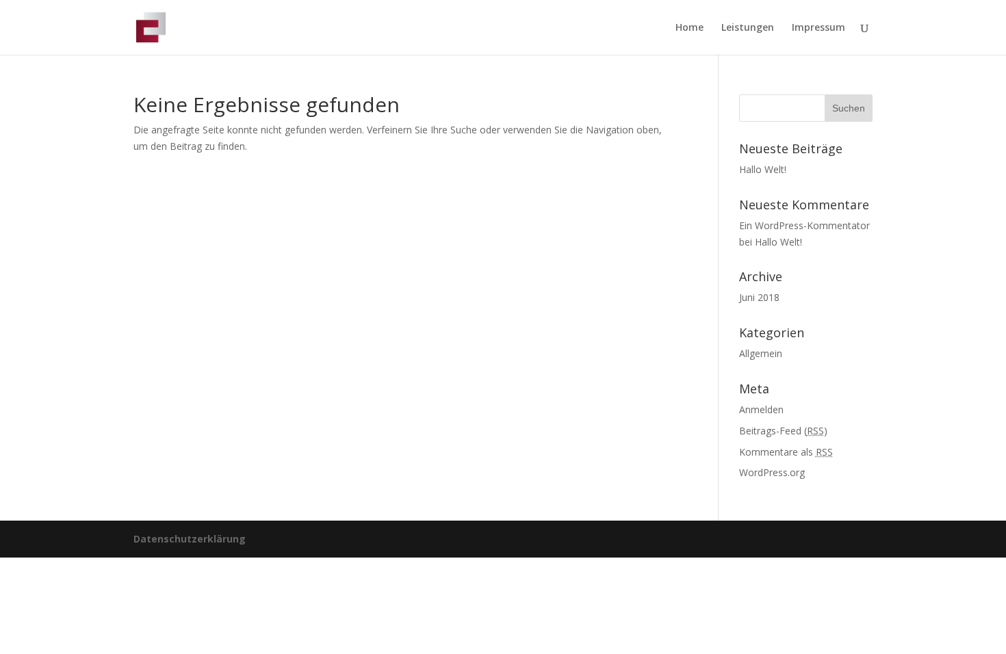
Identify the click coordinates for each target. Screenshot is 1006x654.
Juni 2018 (759, 297)
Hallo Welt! (762, 169)
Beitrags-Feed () (783, 430)
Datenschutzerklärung (189, 538)
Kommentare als (786, 451)
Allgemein (760, 353)
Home (689, 28)
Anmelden (761, 409)
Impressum (818, 28)
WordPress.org (772, 472)
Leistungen (747, 28)
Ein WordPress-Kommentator (804, 225)
